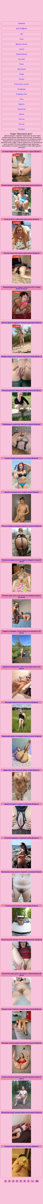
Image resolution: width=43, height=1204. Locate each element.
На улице (21, 59)
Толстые (21, 119)
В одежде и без (21, 94)
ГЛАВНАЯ (21, 23)
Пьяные (21, 79)
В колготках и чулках (21, 84)
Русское (21, 124)
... (32, 1181)
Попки (21, 64)
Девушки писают (21, 44)
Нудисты (21, 104)
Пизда (21, 74)
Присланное (21, 69)
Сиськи (21, 49)
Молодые (21, 129)
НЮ (21, 34)
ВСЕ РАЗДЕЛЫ (21, 28)
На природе (22, 89)
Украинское (22, 109)
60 (37, 1181)
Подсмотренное (21, 54)
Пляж (21, 39)
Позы (21, 99)
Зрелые (21, 114)
